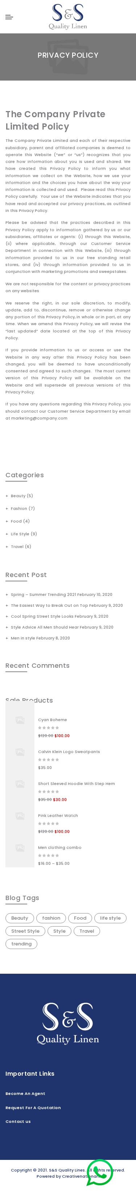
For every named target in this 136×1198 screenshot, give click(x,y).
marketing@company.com (39, 418)
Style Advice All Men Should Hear (45, 627)
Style (59, 931)
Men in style (23, 638)
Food (16, 521)
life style (110, 918)
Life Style (20, 534)
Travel (17, 546)
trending (21, 943)
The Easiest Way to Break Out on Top (49, 605)
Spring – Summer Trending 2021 (43, 594)
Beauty (18, 496)
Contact (72, 1187)
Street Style (25, 931)
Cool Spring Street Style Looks (42, 616)
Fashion (19, 508)
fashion (51, 918)
